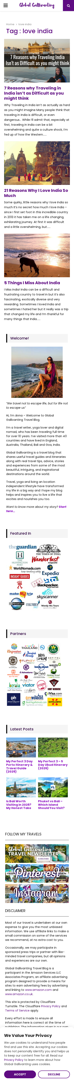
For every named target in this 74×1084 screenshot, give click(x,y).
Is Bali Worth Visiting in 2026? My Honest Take (18, 804)
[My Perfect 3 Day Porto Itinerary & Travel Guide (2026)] (21, 747)
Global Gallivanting (37, 5)
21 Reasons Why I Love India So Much (36, 193)
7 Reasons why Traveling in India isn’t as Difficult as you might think (34, 93)
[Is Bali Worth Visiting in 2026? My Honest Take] (21, 787)
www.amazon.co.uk (19, 994)
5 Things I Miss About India (32, 283)
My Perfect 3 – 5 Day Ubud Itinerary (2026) (53, 764)
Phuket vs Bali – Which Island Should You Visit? (51, 804)
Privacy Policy (50, 1006)
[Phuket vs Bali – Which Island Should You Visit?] (53, 787)
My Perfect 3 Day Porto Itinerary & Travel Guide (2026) (19, 766)
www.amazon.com (38, 990)
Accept (20, 1074)
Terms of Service (17, 1010)
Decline (54, 1074)
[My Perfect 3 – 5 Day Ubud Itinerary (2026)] (53, 747)
